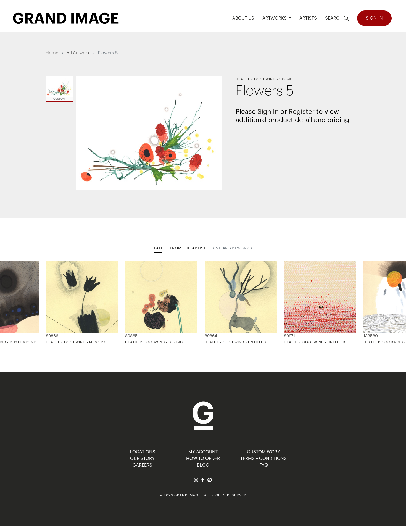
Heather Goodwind (255, 79)
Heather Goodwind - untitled (314, 342)
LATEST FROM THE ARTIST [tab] (180, 248)
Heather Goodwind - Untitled (235, 342)
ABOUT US (243, 18)
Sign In (374, 18)
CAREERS (142, 465)
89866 (52, 336)
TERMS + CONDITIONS (263, 458)
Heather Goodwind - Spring (154, 342)
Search (334, 18)
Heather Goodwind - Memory (76, 342)
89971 (289, 336)
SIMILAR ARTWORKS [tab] (232, 248)
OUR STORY (142, 458)
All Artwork (78, 53)
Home (52, 53)
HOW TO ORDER (203, 458)
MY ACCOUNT (203, 452)
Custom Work (263, 452)
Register (302, 111)
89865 (131, 336)
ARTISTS (308, 18)
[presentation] (49, 302)
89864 (211, 336)
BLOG (203, 465)
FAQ (263, 465)
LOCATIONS (142, 452)
